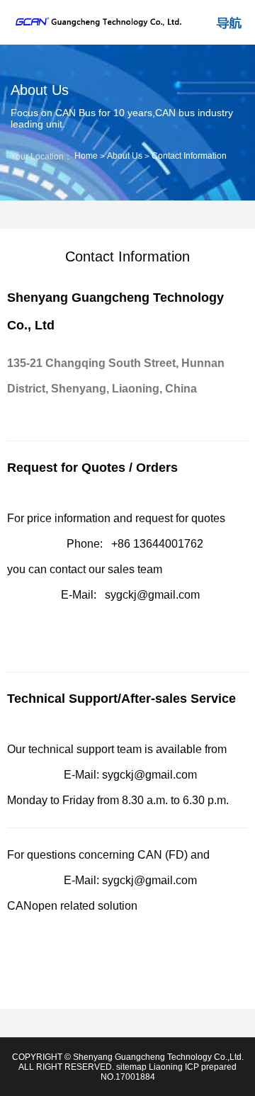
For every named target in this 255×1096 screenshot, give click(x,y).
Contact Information (189, 156)
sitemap (131, 1067)
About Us (124, 156)
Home (86, 156)
